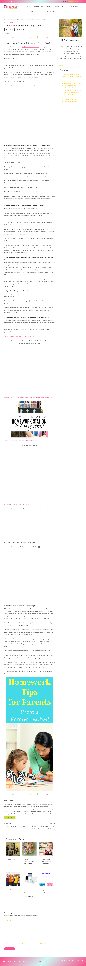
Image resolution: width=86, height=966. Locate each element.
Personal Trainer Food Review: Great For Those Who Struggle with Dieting (43, 826)
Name (7, 943)
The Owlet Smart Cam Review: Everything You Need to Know (29, 892)
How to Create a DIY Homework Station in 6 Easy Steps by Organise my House (28, 397)
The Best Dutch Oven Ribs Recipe (14, 825)
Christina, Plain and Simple (30, 47)
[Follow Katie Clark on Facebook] (5, 817)
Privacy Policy (22, 961)
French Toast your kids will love (75, 1)
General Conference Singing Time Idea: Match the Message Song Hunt (71, 76)
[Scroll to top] (83, 961)
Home (32, 11)
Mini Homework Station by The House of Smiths (19, 336)
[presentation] (13, 849)
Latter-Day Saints (73, 6)
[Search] (79, 65)
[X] (8, 1)
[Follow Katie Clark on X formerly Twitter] (8, 817)
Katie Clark (8, 800)
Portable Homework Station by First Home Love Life (20, 440)
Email (24, 943)
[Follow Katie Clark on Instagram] (11, 817)
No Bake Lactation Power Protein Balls (29, 861)
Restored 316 (80, 963)
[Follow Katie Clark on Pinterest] (14, 817)
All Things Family (8, 22)
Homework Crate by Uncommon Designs (16, 504)
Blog (14, 961)
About (9, 961)
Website (42, 943)
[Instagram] (11, 1)
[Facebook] (5, 1)
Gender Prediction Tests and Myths (46, 891)
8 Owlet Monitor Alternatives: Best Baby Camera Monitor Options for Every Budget (71, 99)
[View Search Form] (81, 6)
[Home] (4, 19)
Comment (8, 920)
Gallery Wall (11, 859)
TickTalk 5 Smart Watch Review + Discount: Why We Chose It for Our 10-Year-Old (71, 92)
